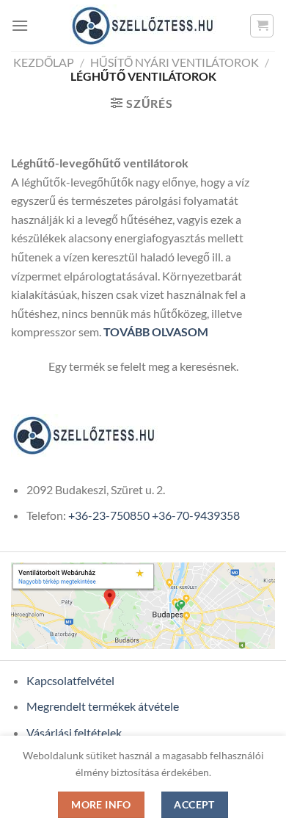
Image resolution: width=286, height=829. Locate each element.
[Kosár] (262, 25)
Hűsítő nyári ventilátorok (174, 62)
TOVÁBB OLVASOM (155, 332)
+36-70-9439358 (196, 515)
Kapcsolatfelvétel (70, 680)
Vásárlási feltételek (74, 732)
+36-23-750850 (109, 515)
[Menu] (20, 25)
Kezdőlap (43, 62)
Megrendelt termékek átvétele (102, 706)
